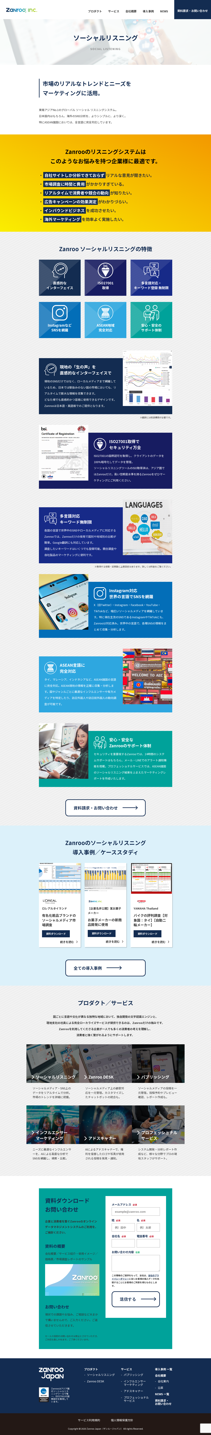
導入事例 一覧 (163, 1369)
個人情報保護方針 (122, 1420)
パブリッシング (133, 1374)
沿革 (160, 1387)
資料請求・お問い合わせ (163, 1402)
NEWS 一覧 (162, 1394)
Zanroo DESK (95, 1381)
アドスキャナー (133, 1391)
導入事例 (148, 11)
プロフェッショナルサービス (136, 1399)
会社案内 (163, 1381)
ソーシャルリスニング (101, 1374)
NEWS (164, 11)
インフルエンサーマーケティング (135, 1383)
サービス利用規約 (89, 1420)
